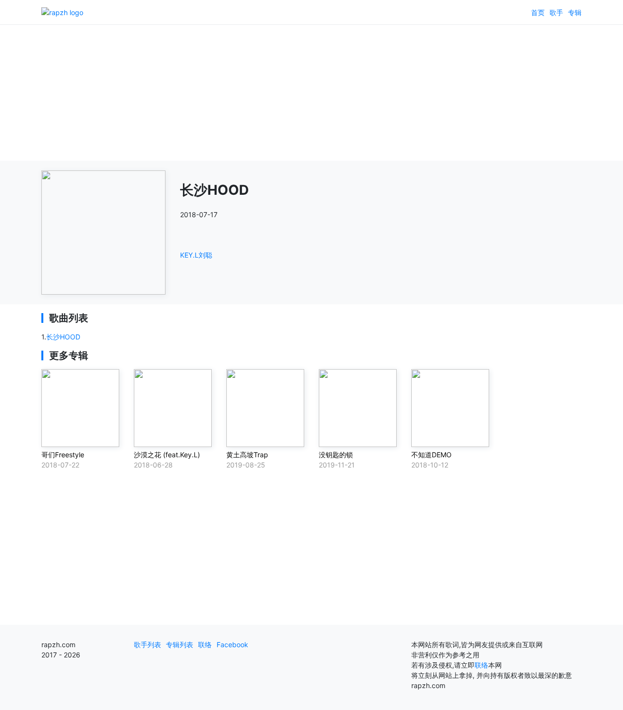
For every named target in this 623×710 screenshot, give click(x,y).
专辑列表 (179, 644)
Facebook (232, 644)
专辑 (575, 12)
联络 (205, 644)
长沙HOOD (63, 337)
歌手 (556, 12)
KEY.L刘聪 (196, 255)
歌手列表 (147, 644)
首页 (538, 12)
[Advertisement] (311, 92)
